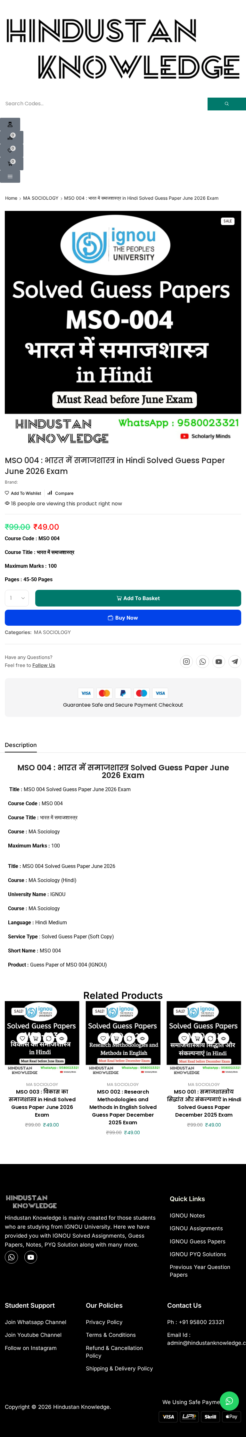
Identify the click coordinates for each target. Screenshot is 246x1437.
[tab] (21, 746)
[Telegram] (234, 661)
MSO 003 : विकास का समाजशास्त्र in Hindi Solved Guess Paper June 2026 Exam (42, 1103)
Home (11, 198)
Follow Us (43, 665)
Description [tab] (21, 745)
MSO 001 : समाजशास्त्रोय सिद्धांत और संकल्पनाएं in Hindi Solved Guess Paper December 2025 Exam (204, 1103)
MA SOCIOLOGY (41, 198)
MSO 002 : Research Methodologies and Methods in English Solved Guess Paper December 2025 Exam (123, 1107)
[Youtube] (218, 661)
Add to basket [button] (35, 1038)
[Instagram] (186, 661)
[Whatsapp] (202, 661)
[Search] (227, 104)
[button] (10, 124)
